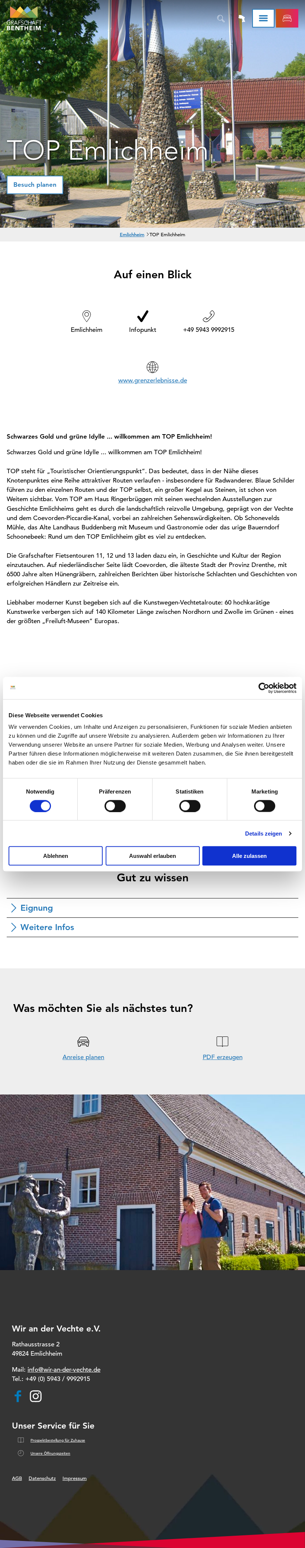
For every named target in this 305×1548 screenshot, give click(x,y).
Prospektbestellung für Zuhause (57, 1440)
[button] (35, 185)
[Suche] (221, 18)
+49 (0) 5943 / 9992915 (57, 1379)
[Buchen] (287, 18)
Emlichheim (132, 234)
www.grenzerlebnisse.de (152, 380)
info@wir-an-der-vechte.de (64, 1370)
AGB (17, 1478)
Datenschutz (42, 1478)
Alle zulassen (249, 856)
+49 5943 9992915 (208, 330)
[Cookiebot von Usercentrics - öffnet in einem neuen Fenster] (263, 687)
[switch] (115, 806)
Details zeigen (263, 833)
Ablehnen (55, 856)
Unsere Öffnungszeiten (50, 1453)
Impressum (74, 1478)
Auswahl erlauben (152, 856)
